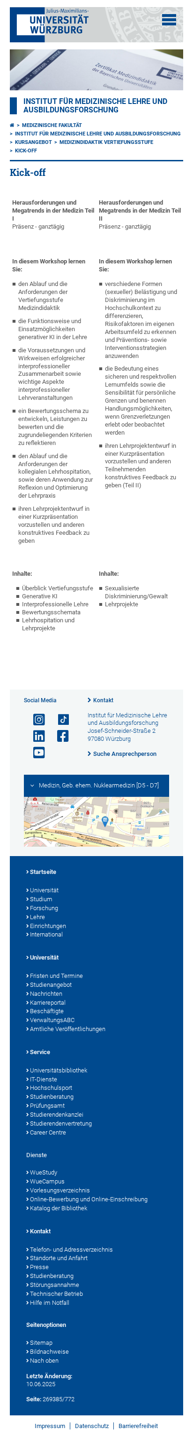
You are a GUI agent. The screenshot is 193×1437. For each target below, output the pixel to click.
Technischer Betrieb (56, 1293)
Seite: (33, 1399)
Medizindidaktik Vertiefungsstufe (106, 142)
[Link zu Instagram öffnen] (35, 720)
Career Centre (48, 1132)
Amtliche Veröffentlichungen (67, 1028)
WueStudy (43, 1172)
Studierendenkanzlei (56, 1114)
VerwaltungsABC (52, 1020)
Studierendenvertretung (61, 1123)
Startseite (43, 871)
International (46, 934)
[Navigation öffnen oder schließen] (169, 19)
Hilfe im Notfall (49, 1302)
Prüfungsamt (47, 1105)
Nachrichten (46, 993)
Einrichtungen (48, 925)
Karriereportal (48, 1002)
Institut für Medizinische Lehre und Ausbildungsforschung (95, 105)
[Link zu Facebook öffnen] (59, 736)
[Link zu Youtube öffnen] (35, 753)
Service (40, 1052)
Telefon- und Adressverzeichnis (71, 1249)
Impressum (50, 1425)
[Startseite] (12, 125)
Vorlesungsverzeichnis (60, 1190)
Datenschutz (92, 1425)
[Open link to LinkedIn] (35, 736)
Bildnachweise (49, 1351)
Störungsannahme (54, 1284)
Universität (44, 890)
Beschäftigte (47, 1011)
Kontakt (103, 700)
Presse (39, 1266)
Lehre (37, 917)
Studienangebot (51, 984)
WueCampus (47, 1181)
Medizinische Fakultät (52, 125)
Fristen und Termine (56, 975)
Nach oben (44, 1360)
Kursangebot (33, 142)
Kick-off (26, 151)
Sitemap (41, 1342)
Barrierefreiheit (138, 1425)
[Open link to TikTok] (59, 720)
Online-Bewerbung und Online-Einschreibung (89, 1199)
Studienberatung (52, 1096)
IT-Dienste (43, 1079)
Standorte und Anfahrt (59, 1258)
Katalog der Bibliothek (58, 1208)
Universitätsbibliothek (58, 1070)
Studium (41, 899)
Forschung (44, 908)
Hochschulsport (51, 1087)
